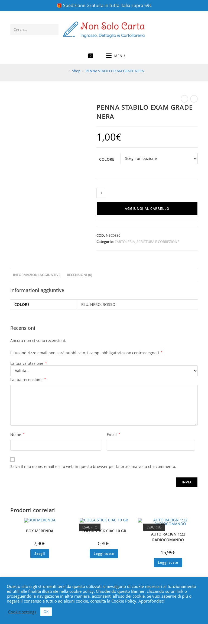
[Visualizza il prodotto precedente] (184, 99)
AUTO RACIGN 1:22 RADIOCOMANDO (168, 536)
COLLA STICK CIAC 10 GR (104, 530)
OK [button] (46, 611)
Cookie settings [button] (22, 611)
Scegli (39, 553)
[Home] (65, 70)
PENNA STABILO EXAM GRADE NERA (115, 70)
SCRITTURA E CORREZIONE (157, 241)
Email (113, 434)
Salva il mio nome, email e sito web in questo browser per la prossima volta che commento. (93, 466)
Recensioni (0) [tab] (79, 275)
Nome (17, 434)
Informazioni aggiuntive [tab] (36, 275)
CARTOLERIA (125, 241)
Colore (106, 159)
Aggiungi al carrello (147, 208)
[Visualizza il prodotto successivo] (194, 99)
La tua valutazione (28, 363)
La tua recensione (28, 379)
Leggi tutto (104, 553)
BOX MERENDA (39, 530)
